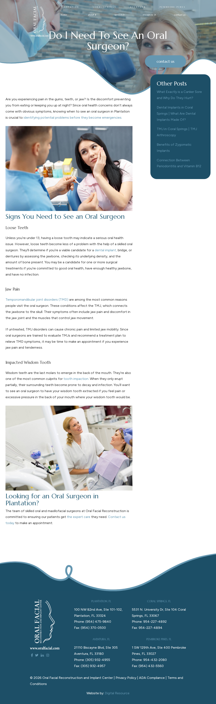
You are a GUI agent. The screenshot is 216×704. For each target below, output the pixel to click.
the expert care (78, 517)
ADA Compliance (152, 678)
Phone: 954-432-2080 (149, 660)
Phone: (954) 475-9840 (92, 622)
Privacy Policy (126, 678)
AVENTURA (138, 7)
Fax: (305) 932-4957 (89, 666)
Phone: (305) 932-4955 (92, 660)
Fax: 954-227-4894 (147, 628)
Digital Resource (117, 693)
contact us (179, 15)
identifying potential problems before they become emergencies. (73, 118)
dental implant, (106, 250)
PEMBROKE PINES (172, 7)
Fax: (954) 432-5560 (148, 666)
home (64, 15)
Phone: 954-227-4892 (149, 622)
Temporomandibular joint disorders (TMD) (36, 300)
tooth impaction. (76, 379)
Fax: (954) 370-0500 (90, 628)
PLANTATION (70, 7)
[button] (90, 15)
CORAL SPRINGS (104, 7)
